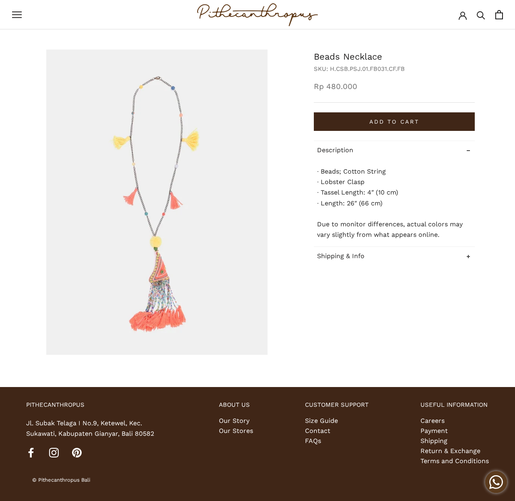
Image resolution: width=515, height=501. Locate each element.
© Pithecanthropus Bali (61, 480)
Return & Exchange (450, 450)
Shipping (433, 440)
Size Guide (321, 420)
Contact (317, 430)
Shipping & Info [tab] (341, 256)
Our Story (234, 420)
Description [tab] (335, 150)
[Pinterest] (77, 452)
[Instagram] (54, 452)
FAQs (313, 440)
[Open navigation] (17, 15)
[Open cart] (499, 14)
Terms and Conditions (454, 461)
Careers (432, 420)
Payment (434, 430)
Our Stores (236, 430)
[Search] (481, 14)
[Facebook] (31, 452)
